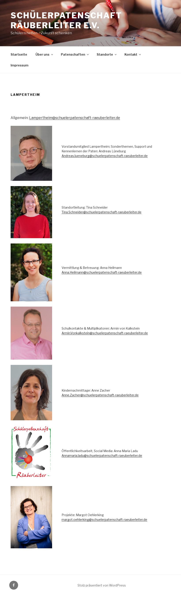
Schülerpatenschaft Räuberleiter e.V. (66, 20)
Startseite (19, 54)
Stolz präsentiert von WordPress (101, 585)
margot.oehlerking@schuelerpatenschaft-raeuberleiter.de (104, 519)
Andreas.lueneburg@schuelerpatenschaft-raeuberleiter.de (105, 156)
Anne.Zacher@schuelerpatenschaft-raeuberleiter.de (100, 395)
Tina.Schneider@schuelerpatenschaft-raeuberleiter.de (101, 212)
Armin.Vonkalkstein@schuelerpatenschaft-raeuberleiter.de (105, 333)
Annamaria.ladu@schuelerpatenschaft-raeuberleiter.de (102, 455)
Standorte (105, 54)
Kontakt (130, 54)
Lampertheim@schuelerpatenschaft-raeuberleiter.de (74, 118)
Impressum (19, 65)
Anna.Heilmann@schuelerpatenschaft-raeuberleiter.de (102, 272)
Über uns (42, 54)
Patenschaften (73, 54)
